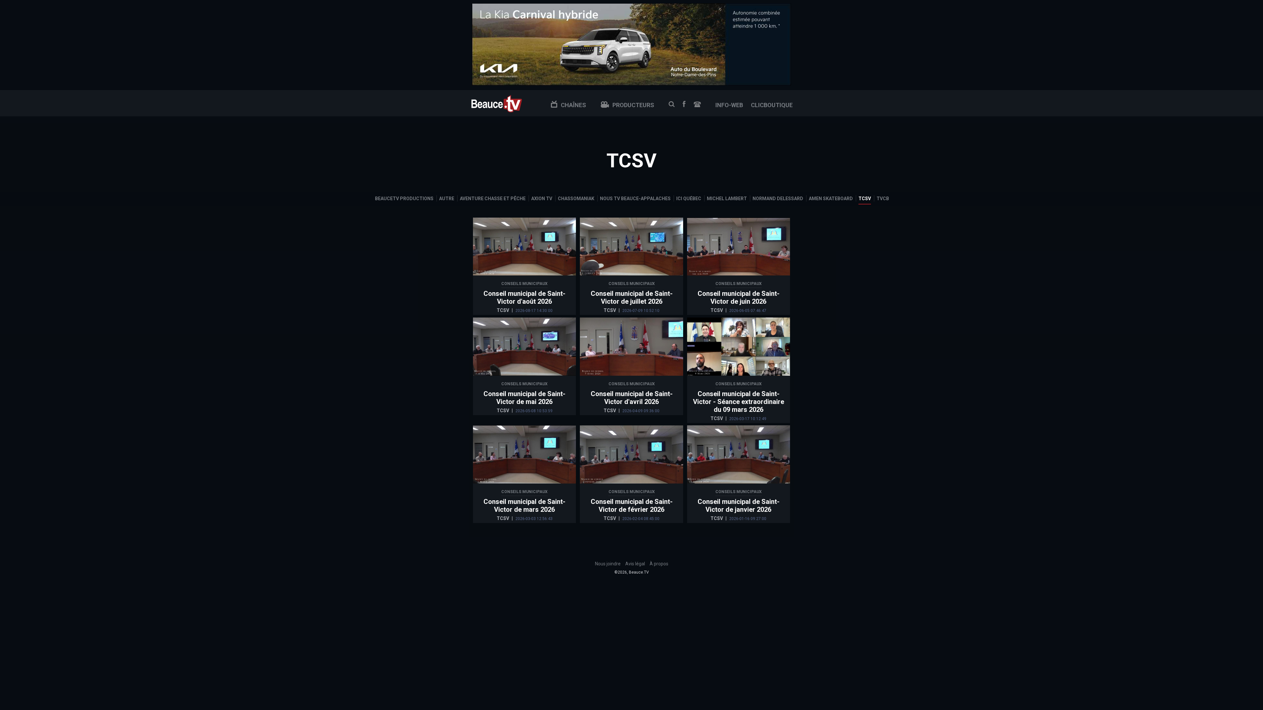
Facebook (684, 104)
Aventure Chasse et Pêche (493, 198)
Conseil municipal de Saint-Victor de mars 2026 (524, 505)
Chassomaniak (576, 198)
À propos (659, 563)
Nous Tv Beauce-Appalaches (635, 198)
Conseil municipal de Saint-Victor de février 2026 (632, 505)
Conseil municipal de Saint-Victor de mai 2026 (524, 398)
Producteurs (633, 105)
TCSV (864, 198)
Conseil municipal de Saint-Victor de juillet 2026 (632, 297)
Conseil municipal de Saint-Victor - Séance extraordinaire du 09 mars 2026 (738, 402)
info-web (729, 105)
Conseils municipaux (524, 283)
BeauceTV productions (404, 198)
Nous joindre (697, 104)
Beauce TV (496, 103)
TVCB (883, 198)
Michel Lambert (727, 198)
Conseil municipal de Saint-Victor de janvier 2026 (739, 505)
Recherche (672, 104)
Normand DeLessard (778, 198)
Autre (446, 198)
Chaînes (573, 105)
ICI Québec (688, 198)
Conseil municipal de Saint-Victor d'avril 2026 (632, 398)
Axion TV (541, 198)
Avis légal (635, 563)
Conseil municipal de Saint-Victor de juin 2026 (739, 297)
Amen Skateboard (831, 198)
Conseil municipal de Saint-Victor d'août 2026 (524, 297)
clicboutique (772, 105)
